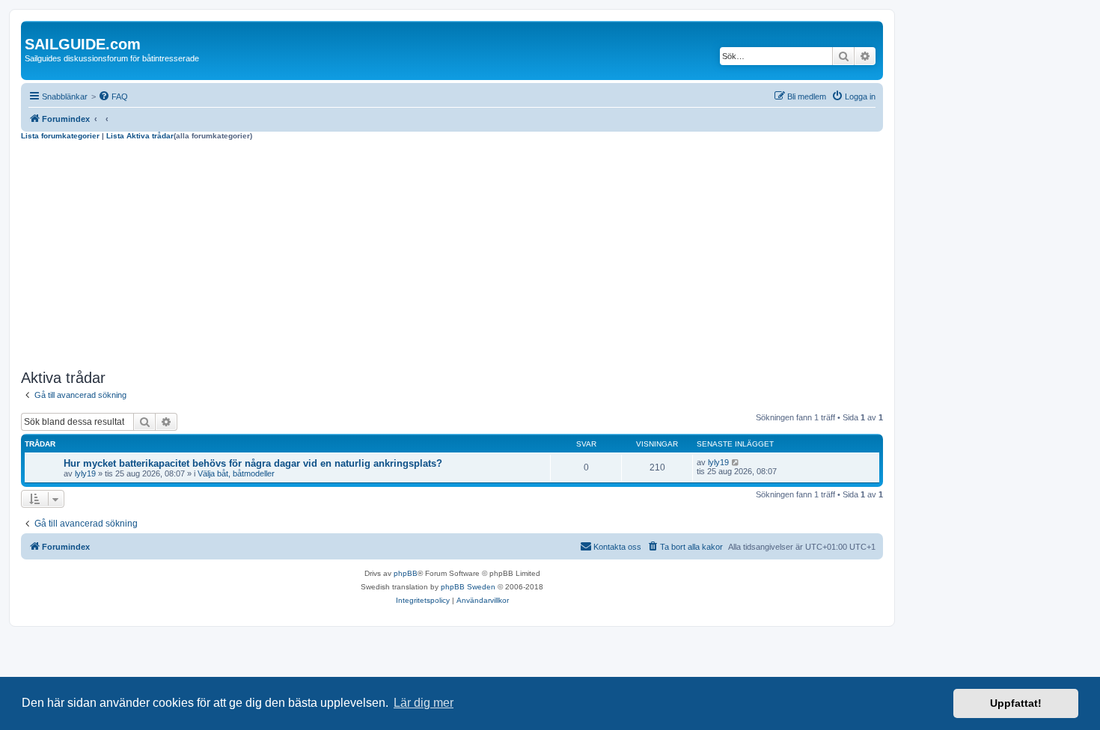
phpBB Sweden (468, 587)
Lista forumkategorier (60, 136)
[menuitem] (113, 96)
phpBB (406, 573)
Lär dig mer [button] (423, 702)
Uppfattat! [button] (1016, 703)
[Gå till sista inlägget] (736, 462)
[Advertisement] (452, 253)
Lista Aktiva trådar (140, 136)
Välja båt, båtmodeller (236, 473)
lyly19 (85, 473)
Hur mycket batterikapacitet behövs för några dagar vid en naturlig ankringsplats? (253, 463)
